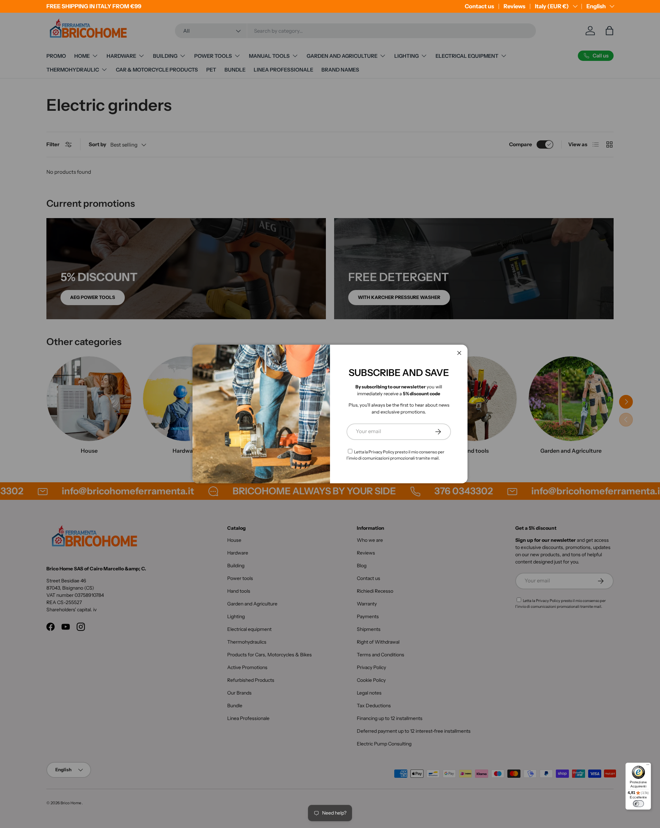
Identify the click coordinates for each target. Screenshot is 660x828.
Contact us (479, 6)
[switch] (638, 803)
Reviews (514, 6)
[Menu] (648, 766)
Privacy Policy (381, 451)
